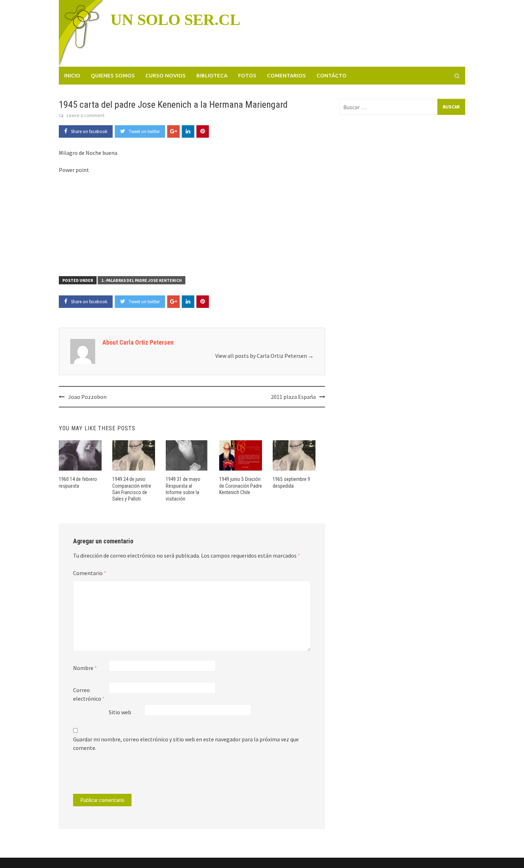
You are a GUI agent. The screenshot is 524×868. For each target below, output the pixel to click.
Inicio (72, 75)
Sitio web (120, 712)
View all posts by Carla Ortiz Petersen (264, 355)
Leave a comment (85, 115)
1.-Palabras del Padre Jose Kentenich (141, 280)
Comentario (89, 573)
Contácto (331, 75)
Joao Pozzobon (87, 396)
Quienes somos (113, 75)
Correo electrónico (89, 694)
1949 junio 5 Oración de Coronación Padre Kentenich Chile (240, 485)
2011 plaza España (293, 396)
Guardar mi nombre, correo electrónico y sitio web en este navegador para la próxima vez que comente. (186, 743)
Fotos (247, 75)
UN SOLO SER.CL (175, 20)
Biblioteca (211, 75)
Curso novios (165, 75)
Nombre (85, 667)
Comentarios (286, 75)
